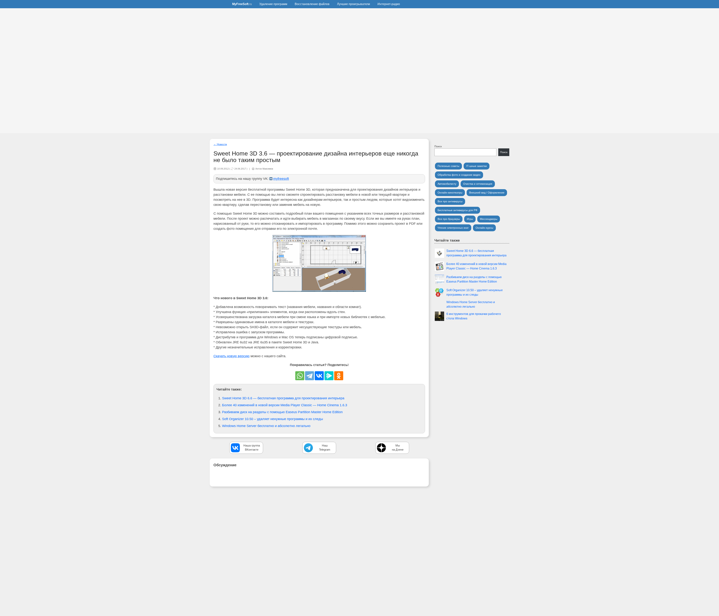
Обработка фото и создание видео (459, 174)
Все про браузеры (449, 218)
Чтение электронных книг (453, 227)
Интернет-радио (388, 4)
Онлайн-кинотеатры (450, 192)
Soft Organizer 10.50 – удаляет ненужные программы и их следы (272, 419)
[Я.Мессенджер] (328, 375)
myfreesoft (281, 179)
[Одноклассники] (338, 375)
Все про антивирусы (450, 201)
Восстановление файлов (312, 4)
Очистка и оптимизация (477, 183)
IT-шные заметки (476, 165)
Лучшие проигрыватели (353, 4)
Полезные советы (448, 165)
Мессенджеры (488, 218)
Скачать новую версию (231, 356)
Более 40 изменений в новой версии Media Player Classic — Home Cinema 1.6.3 (284, 405)
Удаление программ (273, 4)
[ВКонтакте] (319, 375)
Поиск (438, 146)
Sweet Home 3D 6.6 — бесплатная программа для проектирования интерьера (283, 398)
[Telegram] (309, 375)
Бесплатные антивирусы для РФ (457, 210)
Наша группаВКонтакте (251, 447)
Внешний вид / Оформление (486, 192)
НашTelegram (324, 447)
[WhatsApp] (299, 375)
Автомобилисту (447, 183)
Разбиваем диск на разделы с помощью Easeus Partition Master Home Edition (282, 412)
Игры (470, 218)
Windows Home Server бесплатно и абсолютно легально (266, 426)
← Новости (220, 144)
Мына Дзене (398, 447)
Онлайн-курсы (484, 227)
